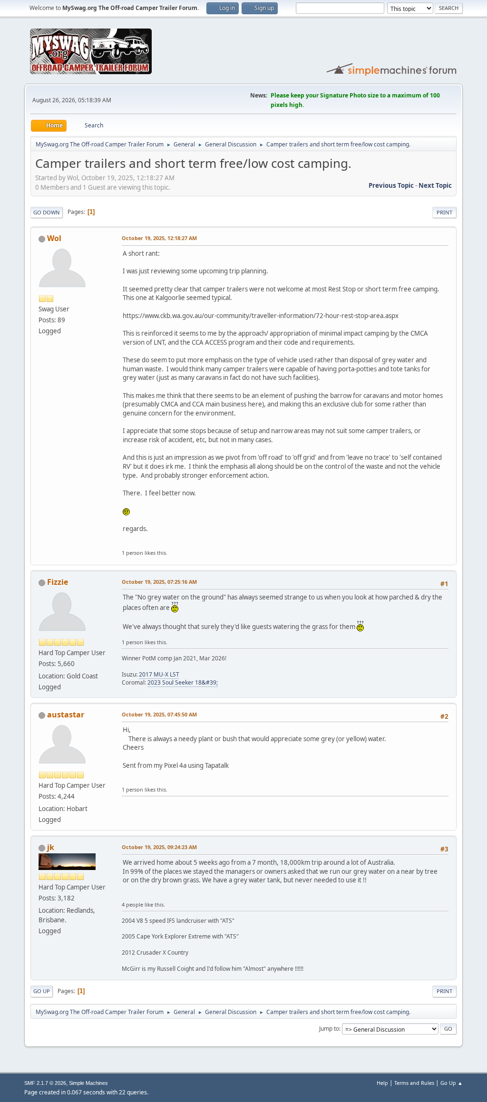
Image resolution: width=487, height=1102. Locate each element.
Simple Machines (88, 1083)
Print (444, 212)
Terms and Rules (414, 1082)
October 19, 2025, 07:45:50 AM (159, 714)
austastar (65, 714)
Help (382, 1082)
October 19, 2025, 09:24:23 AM (159, 847)
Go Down (46, 212)
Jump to (329, 1029)
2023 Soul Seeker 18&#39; (182, 682)
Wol (54, 238)
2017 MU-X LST (159, 674)
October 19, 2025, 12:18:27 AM (159, 238)
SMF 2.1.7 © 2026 (45, 1083)
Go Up (41, 991)
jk (50, 847)
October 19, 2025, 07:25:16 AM (159, 581)
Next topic (435, 185)
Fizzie (57, 582)
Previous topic (391, 185)
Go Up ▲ (451, 1082)
